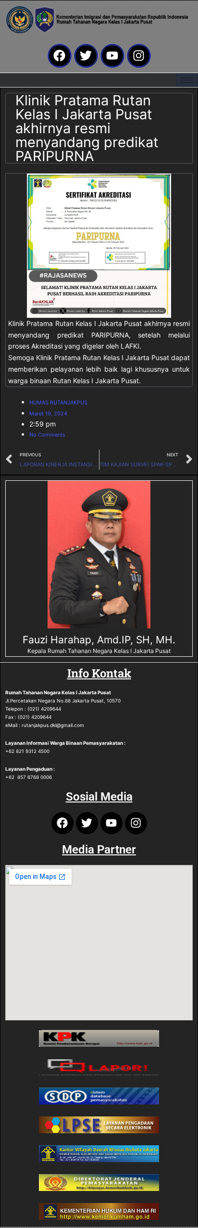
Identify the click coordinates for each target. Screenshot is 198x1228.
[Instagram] (139, 56)
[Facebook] (60, 56)
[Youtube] (112, 56)
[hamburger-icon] (187, 80)
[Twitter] (86, 56)
